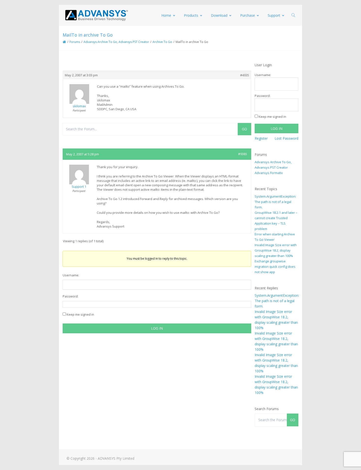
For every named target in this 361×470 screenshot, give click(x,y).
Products (191, 15)
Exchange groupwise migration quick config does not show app (275, 266)
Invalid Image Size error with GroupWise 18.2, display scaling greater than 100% (276, 250)
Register (261, 138)
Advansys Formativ (269, 173)
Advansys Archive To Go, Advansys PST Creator (116, 42)
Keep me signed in (80, 314)
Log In (157, 328)
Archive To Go (162, 42)
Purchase (247, 15)
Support (274, 15)
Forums (74, 42)
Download (219, 15)
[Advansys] (96, 15)
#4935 (244, 75)
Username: (71, 275)
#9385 (242, 154)
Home (166, 15)
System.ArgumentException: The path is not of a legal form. (275, 201)
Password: (70, 296)
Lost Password (286, 138)
